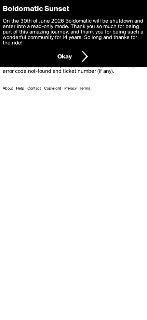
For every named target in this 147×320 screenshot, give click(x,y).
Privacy (70, 88)
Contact (34, 88)
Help (20, 88)
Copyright (52, 88)
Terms (85, 88)
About (8, 88)
